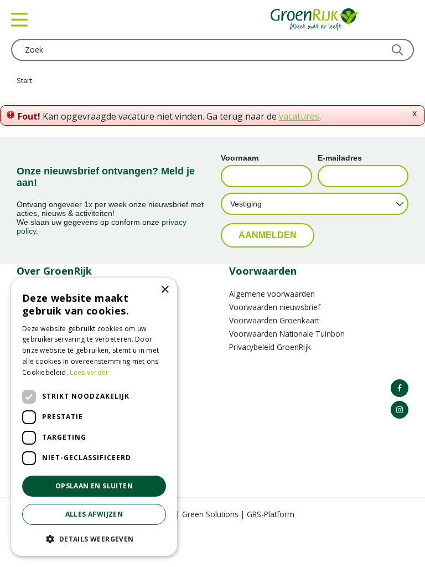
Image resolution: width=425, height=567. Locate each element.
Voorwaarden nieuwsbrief (274, 307)
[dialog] (94, 417)
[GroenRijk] (315, 19)
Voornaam (239, 157)
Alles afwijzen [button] (94, 514)
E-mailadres (340, 157)
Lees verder (89, 372)
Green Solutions (210, 514)
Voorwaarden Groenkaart (274, 320)
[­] (399, 388)
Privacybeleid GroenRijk (270, 347)
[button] (94, 538)
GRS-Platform (270, 514)
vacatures (299, 116)
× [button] (164, 290)
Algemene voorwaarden (272, 293)
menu (19, 19)
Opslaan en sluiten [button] (94, 486)
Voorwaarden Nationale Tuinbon (287, 333)
